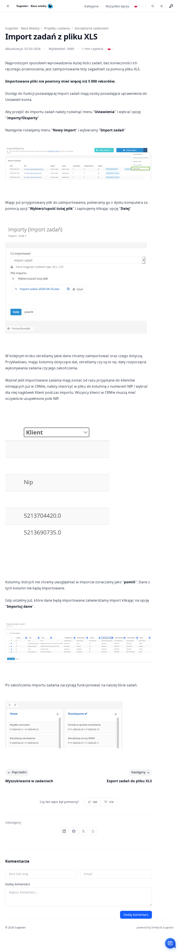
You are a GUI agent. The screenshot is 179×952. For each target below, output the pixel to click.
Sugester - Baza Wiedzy (22, 28)
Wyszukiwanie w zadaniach (29, 781)
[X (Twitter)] (83, 831)
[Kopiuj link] (93, 831)
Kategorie (91, 6)
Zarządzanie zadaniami (91, 28)
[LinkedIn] (64, 831)
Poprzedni (19, 772)
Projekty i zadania (57, 28)
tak (95, 802)
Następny (138, 772)
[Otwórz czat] (170, 943)
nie (111, 802)
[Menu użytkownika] (171, 6)
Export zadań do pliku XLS (129, 781)
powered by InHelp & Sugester (155, 927)
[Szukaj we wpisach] (152, 6)
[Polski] (137, 5)
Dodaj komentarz (17, 884)
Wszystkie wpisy (117, 6)
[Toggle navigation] (7, 6)
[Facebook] (74, 831)
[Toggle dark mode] (161, 6)
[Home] (35, 6)
